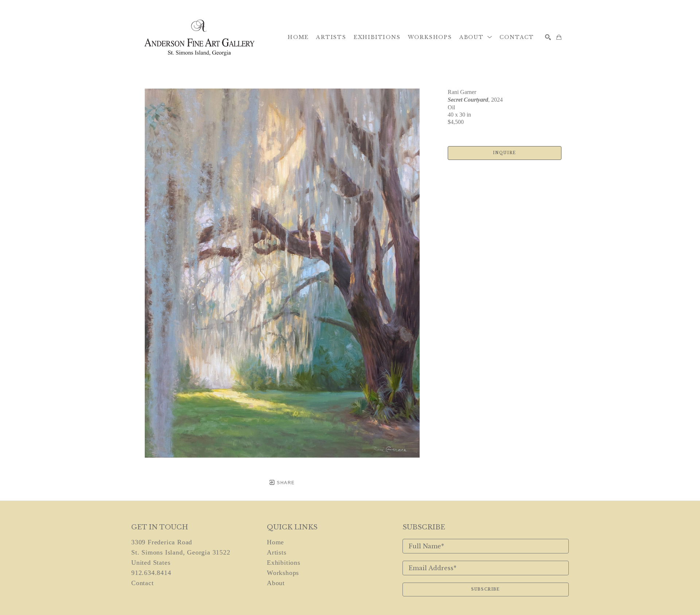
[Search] (548, 37)
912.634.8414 (151, 572)
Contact (142, 583)
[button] (476, 37)
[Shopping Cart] (558, 37)
